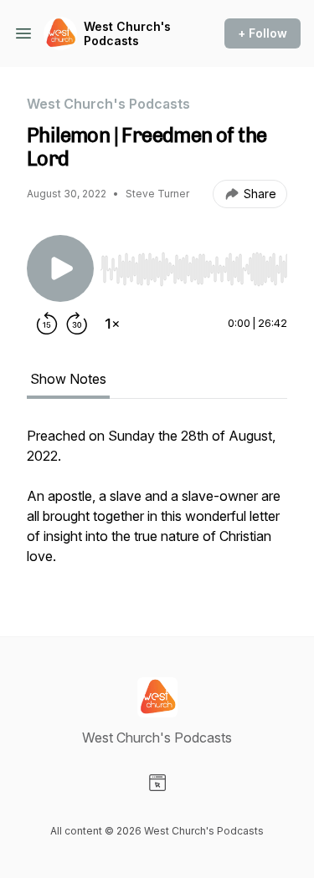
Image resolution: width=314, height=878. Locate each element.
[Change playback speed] (112, 323)
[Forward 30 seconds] (77, 323)
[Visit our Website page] (157, 782)
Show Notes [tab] (68, 378)
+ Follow (262, 33)
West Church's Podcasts (127, 33)
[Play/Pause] (60, 268)
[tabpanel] (157, 504)
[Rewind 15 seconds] (47, 323)
